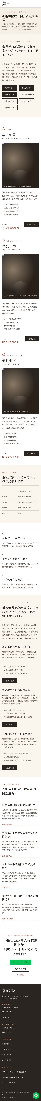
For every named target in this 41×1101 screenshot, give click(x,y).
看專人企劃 (9, 88)
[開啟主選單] (36, 3)
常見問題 (20, 975)
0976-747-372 (7, 1017)
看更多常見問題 (8, 919)
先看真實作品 (7, 856)
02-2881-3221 (7, 1012)
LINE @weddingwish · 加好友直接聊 (14, 1072)
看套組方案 (26, 88)
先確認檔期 (6, 887)
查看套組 (32, 339)
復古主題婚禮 (6, 1060)
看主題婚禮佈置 (28, 94)
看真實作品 (9, 94)
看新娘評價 (26, 101)
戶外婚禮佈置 (6, 1044)
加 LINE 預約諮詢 (20, 962)
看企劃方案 (31, 224)
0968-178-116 (6, 1032)
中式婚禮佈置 (6, 1049)
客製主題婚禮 (6, 1055)
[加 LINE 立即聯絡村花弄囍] (36, 1095)
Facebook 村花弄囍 (8, 1083)
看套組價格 (9, 724)
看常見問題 (9, 108)
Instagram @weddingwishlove (12, 1077)
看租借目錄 (31, 453)
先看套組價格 (7, 824)
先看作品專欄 (20, 969)
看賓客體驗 (9, 101)
